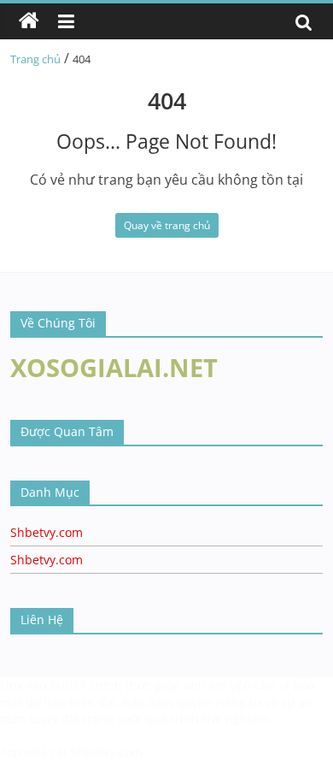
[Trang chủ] (29, 21)
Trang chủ (35, 59)
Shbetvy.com (46, 532)
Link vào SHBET (43, 685)
